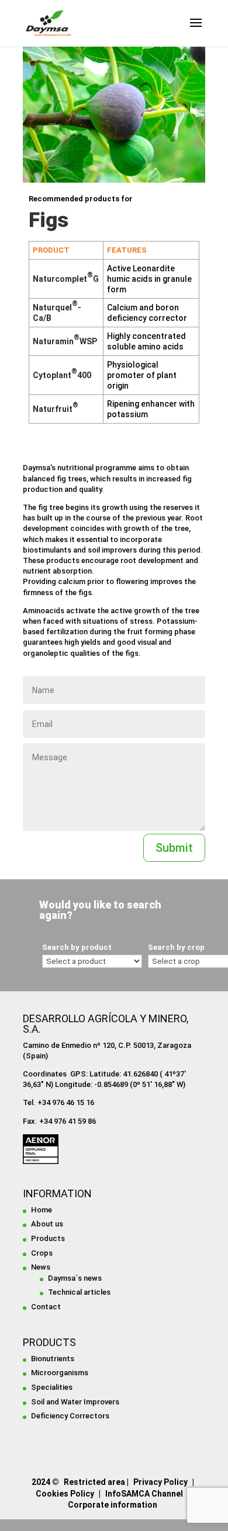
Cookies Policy (65, 1493)
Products (48, 1238)
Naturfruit (55, 409)
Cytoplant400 (62, 375)
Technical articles (79, 1292)
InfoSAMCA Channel (144, 1493)
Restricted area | (96, 1482)
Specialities (51, 1387)
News (40, 1267)
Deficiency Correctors (70, 1415)
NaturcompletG (66, 279)
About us (47, 1223)
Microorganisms (59, 1372)
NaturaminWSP (65, 341)
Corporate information (112, 1504)
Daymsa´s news (75, 1278)
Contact (46, 1306)
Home (41, 1209)
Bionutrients (52, 1358)
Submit (174, 848)
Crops (42, 1253)
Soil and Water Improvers (75, 1401)
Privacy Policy (160, 1482)
